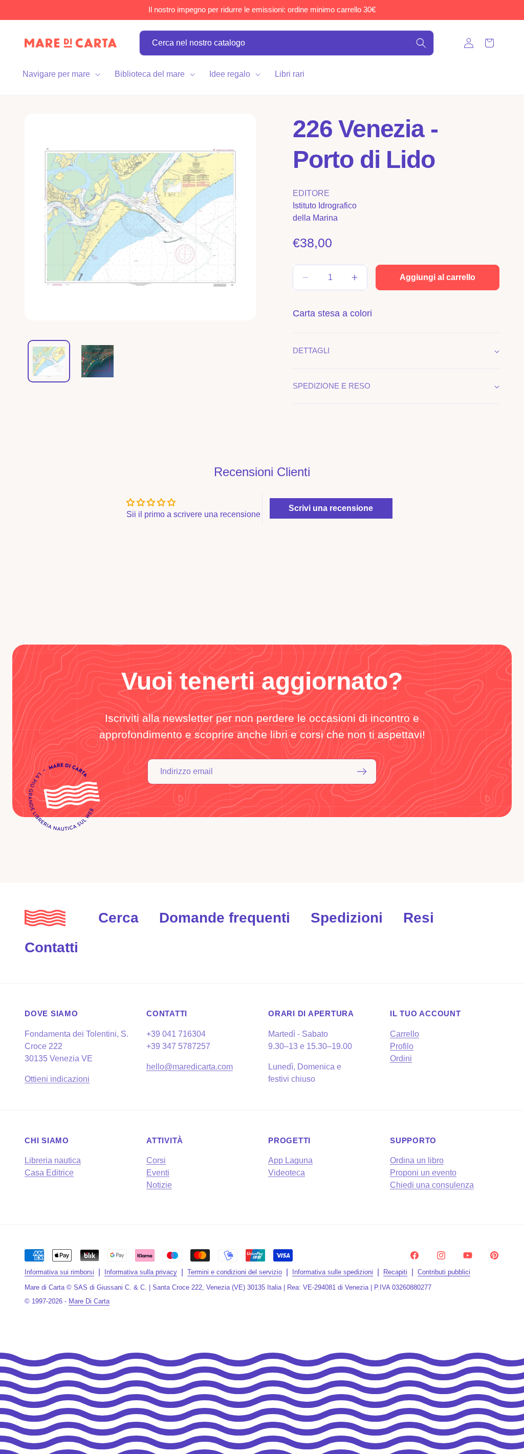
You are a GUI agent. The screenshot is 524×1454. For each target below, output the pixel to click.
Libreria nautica (53, 1160)
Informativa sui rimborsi (59, 1272)
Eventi (157, 1172)
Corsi (156, 1160)
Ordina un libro (417, 1160)
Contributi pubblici (444, 1272)
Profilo (401, 1046)
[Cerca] (421, 43)
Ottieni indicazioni (57, 1079)
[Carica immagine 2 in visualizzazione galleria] (97, 361)
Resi (418, 918)
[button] (60, 74)
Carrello (404, 1034)
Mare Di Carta (89, 1301)
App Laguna (290, 1160)
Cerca (118, 918)
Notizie (159, 1185)
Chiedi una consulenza (432, 1185)
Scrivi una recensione (331, 508)
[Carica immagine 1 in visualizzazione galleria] (49, 361)
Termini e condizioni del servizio (234, 1272)
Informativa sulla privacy (140, 1272)
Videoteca (286, 1172)
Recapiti (395, 1272)
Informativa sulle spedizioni (332, 1272)
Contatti (51, 947)
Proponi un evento (423, 1172)
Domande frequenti (224, 918)
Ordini (401, 1058)
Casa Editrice (49, 1172)
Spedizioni (347, 918)
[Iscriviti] (362, 771)
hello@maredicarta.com (189, 1066)
